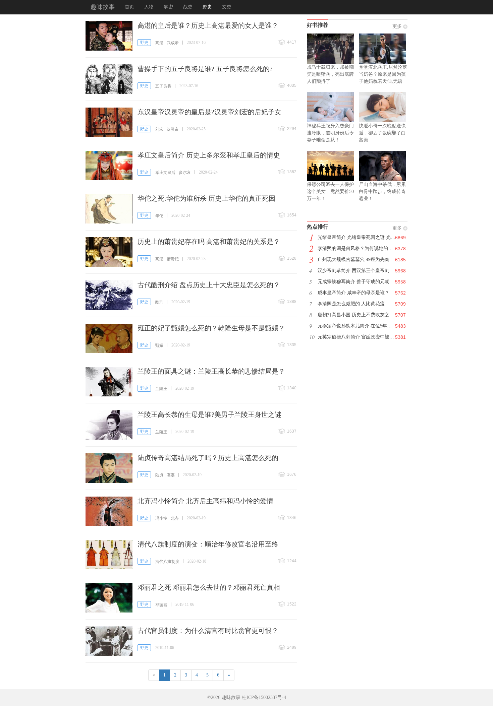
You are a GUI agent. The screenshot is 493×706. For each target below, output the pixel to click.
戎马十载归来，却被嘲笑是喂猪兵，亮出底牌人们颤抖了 (330, 74)
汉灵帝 (173, 129)
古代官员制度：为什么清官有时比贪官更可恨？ (208, 630)
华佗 (159, 215)
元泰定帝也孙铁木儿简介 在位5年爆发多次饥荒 (360, 325)
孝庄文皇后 (165, 172)
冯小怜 (161, 518)
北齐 (175, 518)
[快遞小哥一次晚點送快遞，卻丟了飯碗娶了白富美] (383, 107)
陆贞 (159, 475)
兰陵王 (161, 388)
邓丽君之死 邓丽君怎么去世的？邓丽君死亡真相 (209, 587)
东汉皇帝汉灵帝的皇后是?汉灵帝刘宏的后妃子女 (209, 112)
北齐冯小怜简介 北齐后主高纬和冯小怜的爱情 (205, 501)
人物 (149, 6)
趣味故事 (103, 7)
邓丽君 (161, 604)
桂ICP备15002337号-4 (264, 697)
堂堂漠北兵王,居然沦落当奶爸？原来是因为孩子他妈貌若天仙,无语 (383, 74)
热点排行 (317, 227)
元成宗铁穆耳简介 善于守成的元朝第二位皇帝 (360, 281)
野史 (207, 6)
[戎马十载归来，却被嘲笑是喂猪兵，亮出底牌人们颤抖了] (331, 49)
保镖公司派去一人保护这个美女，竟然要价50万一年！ (330, 191)
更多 (397, 26)
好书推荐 (317, 25)
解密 (168, 6)
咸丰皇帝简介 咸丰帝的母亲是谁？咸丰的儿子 (360, 292)
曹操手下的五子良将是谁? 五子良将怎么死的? (205, 68)
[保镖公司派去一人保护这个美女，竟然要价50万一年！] (331, 166)
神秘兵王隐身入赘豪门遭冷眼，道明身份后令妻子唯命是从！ (330, 132)
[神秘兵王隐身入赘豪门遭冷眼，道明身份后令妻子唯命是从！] (331, 107)
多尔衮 (185, 172)
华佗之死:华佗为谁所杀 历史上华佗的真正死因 (206, 198)
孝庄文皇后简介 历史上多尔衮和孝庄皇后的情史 (209, 155)
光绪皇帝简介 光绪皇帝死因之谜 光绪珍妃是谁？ (360, 237)
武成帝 (173, 43)
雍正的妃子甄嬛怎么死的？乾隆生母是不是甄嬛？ (211, 328)
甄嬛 (159, 345)
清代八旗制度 (167, 561)
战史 (188, 6)
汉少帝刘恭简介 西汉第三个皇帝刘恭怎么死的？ (360, 270)
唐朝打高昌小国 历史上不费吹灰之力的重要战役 (360, 314)
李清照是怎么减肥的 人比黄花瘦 (351, 303)
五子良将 (163, 86)
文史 (226, 6)
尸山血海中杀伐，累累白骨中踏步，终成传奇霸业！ (382, 191)
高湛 (159, 43)
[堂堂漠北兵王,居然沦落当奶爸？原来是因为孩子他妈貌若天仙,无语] (383, 49)
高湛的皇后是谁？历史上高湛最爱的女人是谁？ (208, 25)
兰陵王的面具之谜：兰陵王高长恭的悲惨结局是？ (211, 371)
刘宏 (159, 129)
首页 (129, 6)
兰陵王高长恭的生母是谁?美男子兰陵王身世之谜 (209, 414)
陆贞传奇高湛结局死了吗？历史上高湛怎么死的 (208, 457)
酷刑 (159, 302)
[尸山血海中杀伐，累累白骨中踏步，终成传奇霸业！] (383, 166)
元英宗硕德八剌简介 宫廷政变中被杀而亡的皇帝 (360, 336)
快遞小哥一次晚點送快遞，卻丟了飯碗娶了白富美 (382, 132)
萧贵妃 (173, 259)
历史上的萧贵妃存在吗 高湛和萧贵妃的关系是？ (209, 241)
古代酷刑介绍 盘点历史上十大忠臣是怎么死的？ (209, 284)
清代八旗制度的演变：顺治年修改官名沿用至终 (208, 544)
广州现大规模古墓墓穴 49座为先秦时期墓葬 (360, 259)
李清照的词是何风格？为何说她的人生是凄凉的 (360, 248)
